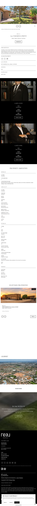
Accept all (17, 502)
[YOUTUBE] (12, 463)
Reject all (5, 502)
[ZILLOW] (15, 463)
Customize (11, 502)
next (20, 26)
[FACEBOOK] (2, 463)
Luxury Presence (19, 477)
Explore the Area (18, 388)
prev (17, 26)
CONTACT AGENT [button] (18, 117)
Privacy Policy (12, 480)
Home (2, 452)
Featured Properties (5, 455)
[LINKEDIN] (7, 463)
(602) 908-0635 (3, 442)
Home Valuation (4, 457)
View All (33, 316)
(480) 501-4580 (18, 110)
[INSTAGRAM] (5, 463)
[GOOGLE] (10, 463)
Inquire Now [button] (18, 41)
